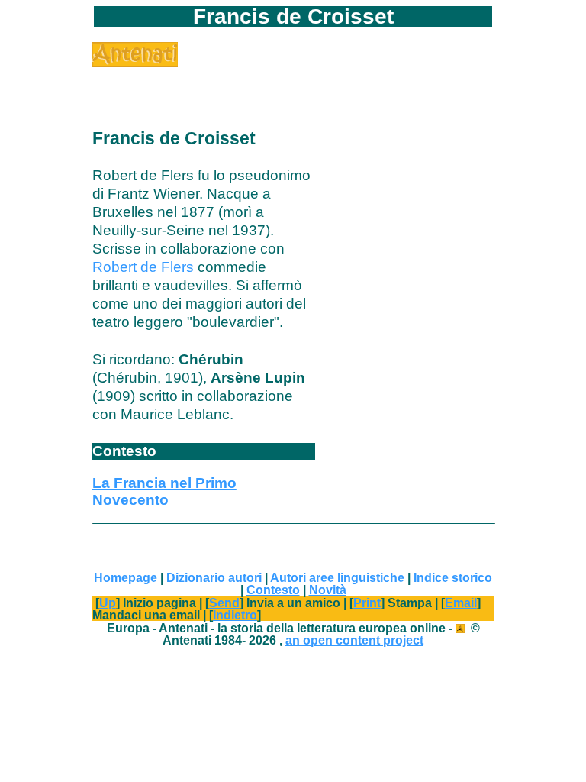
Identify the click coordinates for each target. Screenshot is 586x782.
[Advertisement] (270, 90)
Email (461, 602)
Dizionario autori (214, 577)
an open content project (354, 640)
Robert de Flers (143, 267)
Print (367, 602)
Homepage (125, 577)
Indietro (235, 615)
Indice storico (453, 577)
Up (107, 602)
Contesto (273, 589)
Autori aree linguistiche (337, 577)
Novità (327, 589)
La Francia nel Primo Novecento (164, 491)
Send (224, 602)
